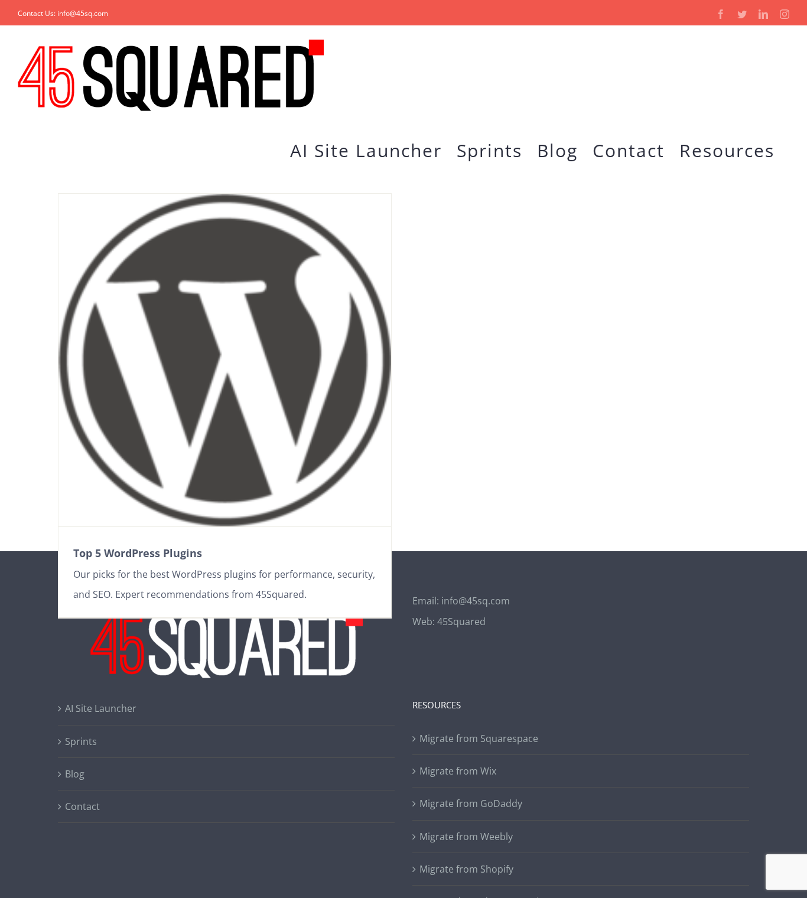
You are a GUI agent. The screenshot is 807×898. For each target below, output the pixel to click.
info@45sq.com (475, 600)
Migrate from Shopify (466, 869)
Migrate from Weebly (466, 836)
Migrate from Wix (457, 770)
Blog (74, 773)
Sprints (81, 741)
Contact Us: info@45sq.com (63, 13)
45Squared (461, 621)
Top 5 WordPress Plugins (137, 553)
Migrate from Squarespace (478, 738)
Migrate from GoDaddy (470, 803)
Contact (82, 806)
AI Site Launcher (100, 708)
